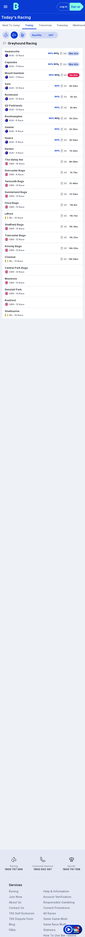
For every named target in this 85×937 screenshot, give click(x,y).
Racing (13, 891)
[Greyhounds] (14, 35)
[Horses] (5, 35)
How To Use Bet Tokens (59, 935)
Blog (12, 924)
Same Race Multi (54, 924)
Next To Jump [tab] (11, 25)
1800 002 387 (43, 869)
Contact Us (16, 907)
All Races (49, 913)
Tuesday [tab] (62, 25)
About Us (15, 902)
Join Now (15, 896)
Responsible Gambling (59, 902)
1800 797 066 (14, 869)
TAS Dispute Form (21, 918)
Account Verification (57, 896)
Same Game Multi (55, 918)
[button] (24, 53)
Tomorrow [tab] (45, 25)
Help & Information (56, 891)
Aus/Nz (37, 35)
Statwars (49, 929)
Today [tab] (29, 25)
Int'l (51, 35)
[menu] (5, 6)
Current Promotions (56, 907)
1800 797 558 (71, 869)
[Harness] (22, 35)
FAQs (12, 929)
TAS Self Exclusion (21, 913)
